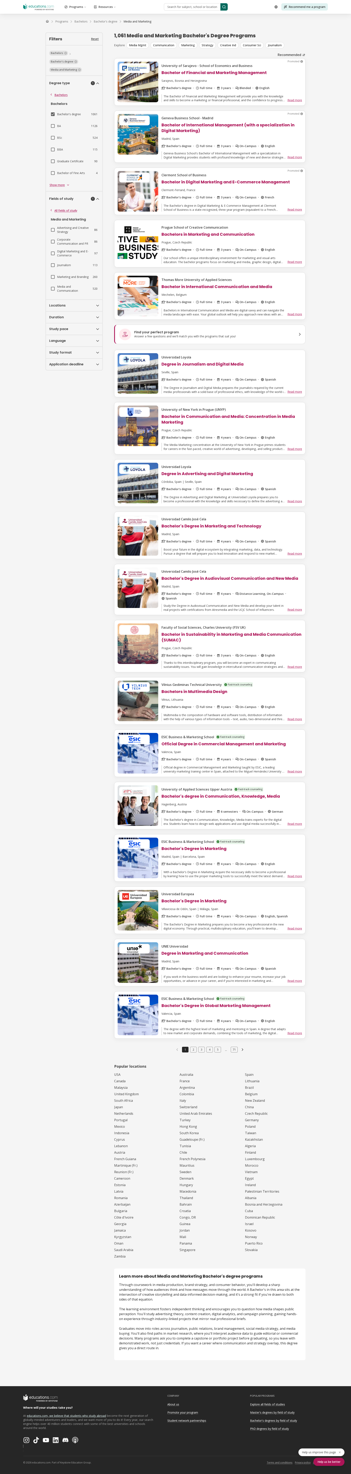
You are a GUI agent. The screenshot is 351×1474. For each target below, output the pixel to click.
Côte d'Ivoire (123, 1217)
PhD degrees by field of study (269, 1429)
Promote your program (182, 1412)
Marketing (188, 45)
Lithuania (252, 1081)
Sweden (185, 1172)
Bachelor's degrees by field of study (273, 1420)
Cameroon (122, 1178)
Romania (121, 1198)
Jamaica (120, 1230)
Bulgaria (120, 1211)
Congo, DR (188, 1217)
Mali (183, 1237)
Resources (106, 7)
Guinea (185, 1224)
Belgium (251, 1094)
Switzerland (188, 1107)
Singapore (187, 1250)
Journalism (275, 45)
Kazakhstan (254, 1139)
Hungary (186, 1185)
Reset (95, 39)
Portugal (121, 1120)
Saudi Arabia (123, 1250)
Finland (250, 1152)
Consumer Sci (252, 45)
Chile (183, 1152)
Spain (249, 1074)
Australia (186, 1074)
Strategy (207, 45)
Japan (118, 1107)
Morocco (251, 1165)
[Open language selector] (276, 7)
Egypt (249, 1178)
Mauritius (187, 1165)
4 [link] (209, 1049)
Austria (119, 1152)
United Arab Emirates (196, 1113)
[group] (216, 45)
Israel (249, 1224)
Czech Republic (256, 1113)
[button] (58, 53)
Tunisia (185, 1146)
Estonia (120, 1185)
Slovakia (251, 1250)
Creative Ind (228, 45)
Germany (252, 1120)
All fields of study (65, 210)
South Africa (123, 1100)
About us (173, 1404)
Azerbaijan (122, 1204)
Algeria (250, 1146)
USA (117, 1074)
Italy (183, 1100)
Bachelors (61, 95)
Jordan (185, 1230)
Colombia (187, 1094)
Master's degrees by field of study (272, 1412)
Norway (251, 1237)
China (249, 1107)
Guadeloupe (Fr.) (192, 1139)
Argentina (187, 1087)
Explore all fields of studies (267, 1404)
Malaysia (121, 1087)
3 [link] (201, 1049)
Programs (76, 7)
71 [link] (234, 1049)
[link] (137, 21)
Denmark (187, 1178)
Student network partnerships (186, 1420)
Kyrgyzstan (122, 1237)
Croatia (185, 1211)
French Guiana (125, 1159)
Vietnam (251, 1172)
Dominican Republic (260, 1217)
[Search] (224, 7)
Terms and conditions (279, 1462)
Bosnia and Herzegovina (263, 1204)
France (185, 1081)
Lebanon (121, 1146)
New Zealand (255, 1100)
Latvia (118, 1191)
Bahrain (186, 1204)
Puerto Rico (254, 1243)
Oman (118, 1243)
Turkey (185, 1120)
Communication (163, 45)
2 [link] (193, 1049)
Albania (250, 1198)
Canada (120, 1081)
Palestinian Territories (262, 1191)
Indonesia (121, 1133)
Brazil (249, 1087)
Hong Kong (188, 1126)
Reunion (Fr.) (123, 1172)
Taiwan (250, 1133)
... (226, 1049)
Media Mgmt (137, 45)
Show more (57, 185)
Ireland (250, 1185)
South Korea (189, 1133)
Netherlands (123, 1113)
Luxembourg (255, 1159)
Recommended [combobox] (289, 55)
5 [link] (218, 1049)
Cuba (249, 1211)
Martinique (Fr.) (126, 1165)
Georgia (120, 1224)
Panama (186, 1243)
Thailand (186, 1198)
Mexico (119, 1126)
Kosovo (250, 1230)
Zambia (120, 1256)
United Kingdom (126, 1094)
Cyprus (119, 1139)
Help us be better (328, 1462)
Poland (250, 1126)
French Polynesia (192, 1159)
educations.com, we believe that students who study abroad (66, 1416)
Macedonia (188, 1191)
